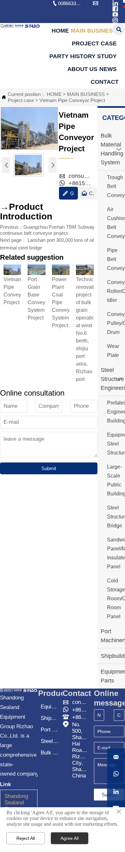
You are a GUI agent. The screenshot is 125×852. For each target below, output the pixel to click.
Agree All (70, 838)
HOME (54, 94)
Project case (21, 100)
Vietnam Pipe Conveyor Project (72, 100)
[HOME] (20, 26)
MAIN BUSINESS (86, 94)
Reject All (25, 838)
